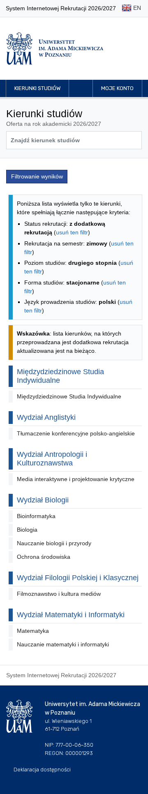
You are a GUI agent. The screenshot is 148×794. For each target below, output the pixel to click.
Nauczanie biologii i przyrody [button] (54, 543)
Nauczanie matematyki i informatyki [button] (63, 644)
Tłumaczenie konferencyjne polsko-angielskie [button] (76, 433)
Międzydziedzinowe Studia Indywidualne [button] (69, 396)
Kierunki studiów (37, 88)
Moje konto (117, 88)
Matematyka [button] (33, 630)
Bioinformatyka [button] (36, 516)
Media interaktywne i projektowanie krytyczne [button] (75, 479)
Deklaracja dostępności (42, 769)
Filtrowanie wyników (37, 176)
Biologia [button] (27, 529)
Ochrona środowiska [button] (43, 556)
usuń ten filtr (72, 232)
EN (136, 8)
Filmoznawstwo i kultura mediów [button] (59, 593)
